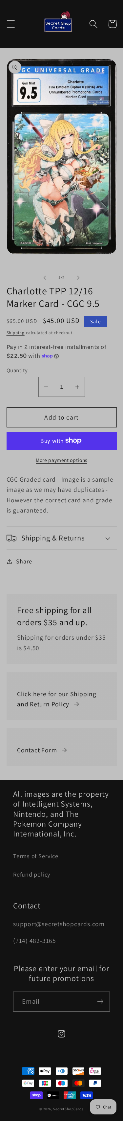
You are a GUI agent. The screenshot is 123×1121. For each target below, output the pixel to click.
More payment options (61, 460)
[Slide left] (45, 277)
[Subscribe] (100, 1002)
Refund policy (31, 874)
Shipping (16, 332)
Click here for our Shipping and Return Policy (56, 699)
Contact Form (37, 750)
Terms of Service (35, 856)
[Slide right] (78, 277)
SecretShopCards (68, 1109)
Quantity (17, 370)
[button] (10, 23)
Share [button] (24, 561)
